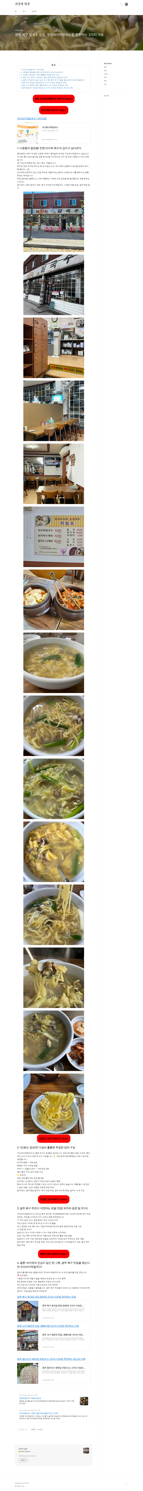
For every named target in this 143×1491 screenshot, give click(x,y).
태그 (24, 11)
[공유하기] (23, 1429)
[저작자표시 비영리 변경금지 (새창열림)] (40, 1429)
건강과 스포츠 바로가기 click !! (53, 1138)
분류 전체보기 (108, 63)
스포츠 (106, 74)
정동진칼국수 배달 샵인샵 (30, 1398)
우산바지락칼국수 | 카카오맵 (31, 118)
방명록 (34, 11)
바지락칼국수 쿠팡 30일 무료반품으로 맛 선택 (38, 1413)
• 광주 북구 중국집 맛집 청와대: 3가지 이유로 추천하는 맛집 (43, 83)
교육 (105, 77)
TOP (126, 1484)
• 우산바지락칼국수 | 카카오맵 (32, 70)
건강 (105, 84)
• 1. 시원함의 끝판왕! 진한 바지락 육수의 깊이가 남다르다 (41, 72)
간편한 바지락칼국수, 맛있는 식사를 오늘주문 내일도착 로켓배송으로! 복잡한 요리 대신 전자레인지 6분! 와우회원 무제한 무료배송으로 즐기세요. (53, 1417)
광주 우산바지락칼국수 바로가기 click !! (54, 98)
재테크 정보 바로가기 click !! (53, 1253)
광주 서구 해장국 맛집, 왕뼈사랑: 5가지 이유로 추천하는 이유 (48, 1325)
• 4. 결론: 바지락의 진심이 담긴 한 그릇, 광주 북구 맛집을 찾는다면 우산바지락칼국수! (52, 80)
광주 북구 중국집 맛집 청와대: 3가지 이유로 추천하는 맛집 (46, 1296)
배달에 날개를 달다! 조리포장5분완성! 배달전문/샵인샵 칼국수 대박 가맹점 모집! (46, 1402)
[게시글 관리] (26, 1429)
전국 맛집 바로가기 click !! (53, 110)
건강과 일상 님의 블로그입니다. (27, 1456)
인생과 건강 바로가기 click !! (53, 1199)
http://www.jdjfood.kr (26, 1395)
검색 (121, 4)
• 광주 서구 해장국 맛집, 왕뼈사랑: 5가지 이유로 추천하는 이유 (44, 85)
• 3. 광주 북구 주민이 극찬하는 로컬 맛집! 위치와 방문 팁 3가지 (44, 77)
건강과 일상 (22, 4)
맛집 (105, 70)
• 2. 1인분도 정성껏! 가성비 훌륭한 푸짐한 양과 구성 (39, 75)
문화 (105, 81)
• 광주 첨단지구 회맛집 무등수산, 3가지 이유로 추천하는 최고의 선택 (46, 88)
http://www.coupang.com (28, 1410)
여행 (105, 67)
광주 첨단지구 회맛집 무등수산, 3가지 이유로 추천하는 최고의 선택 (51, 1359)
